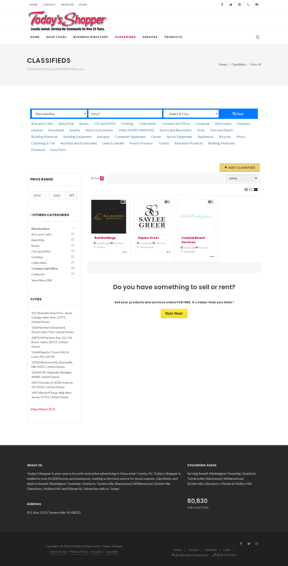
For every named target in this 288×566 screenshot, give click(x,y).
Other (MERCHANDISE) (136, 130)
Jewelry (74, 130)
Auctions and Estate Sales (78, 143)
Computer (202, 123)
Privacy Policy (79, 551)
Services (119, 243)
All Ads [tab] (97, 178)
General (37, 130)
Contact (49, 4)
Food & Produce (141, 143)
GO (71, 195)
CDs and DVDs (105, 123)
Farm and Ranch (221, 130)
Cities (36, 299)
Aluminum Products (188, 143)
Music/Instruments (99, 130)
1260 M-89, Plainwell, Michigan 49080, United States (51, 375)
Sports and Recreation (175, 130)
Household (56, 130)
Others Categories (50, 214)
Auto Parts (58, 150)
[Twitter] (231, 4)
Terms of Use (58, 551)
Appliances (206, 136)
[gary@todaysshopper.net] (257, 4)
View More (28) (41, 280)
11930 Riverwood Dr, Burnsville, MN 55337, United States (52, 364)
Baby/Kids (66, 123)
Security (96, 551)
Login (83, 4)
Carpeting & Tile (43, 143)
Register (67, 4)
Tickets (163, 143)
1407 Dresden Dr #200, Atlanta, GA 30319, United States (52, 385)
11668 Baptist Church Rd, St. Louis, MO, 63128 (50, 354)
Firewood (38, 150)
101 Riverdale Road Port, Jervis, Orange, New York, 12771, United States (52, 317)
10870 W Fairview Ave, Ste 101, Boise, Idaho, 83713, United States (52, 342)
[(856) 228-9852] (248, 4)
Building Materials (44, 136)
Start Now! (174, 313)
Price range (41, 179)
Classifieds (238, 64)
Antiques (103, 136)
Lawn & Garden (113, 143)
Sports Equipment (179, 136)
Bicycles (225, 136)
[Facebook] (222, 4)
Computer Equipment (130, 136)
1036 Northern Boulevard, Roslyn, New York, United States (52, 330)
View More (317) (42, 409)
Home (33, 4)
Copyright (111, 551)
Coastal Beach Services (193, 240)
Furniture (243, 123)
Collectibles (147, 123)
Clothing (127, 123)
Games (156, 136)
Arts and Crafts (42, 123)
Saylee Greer (148, 238)
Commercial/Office (175, 123)
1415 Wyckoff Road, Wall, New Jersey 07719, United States (51, 395)
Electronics (223, 123)
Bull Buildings (105, 238)
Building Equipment (77, 136)
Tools (201, 130)
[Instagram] (239, 4)
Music (240, 136)
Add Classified (242, 167)
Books (84, 123)
